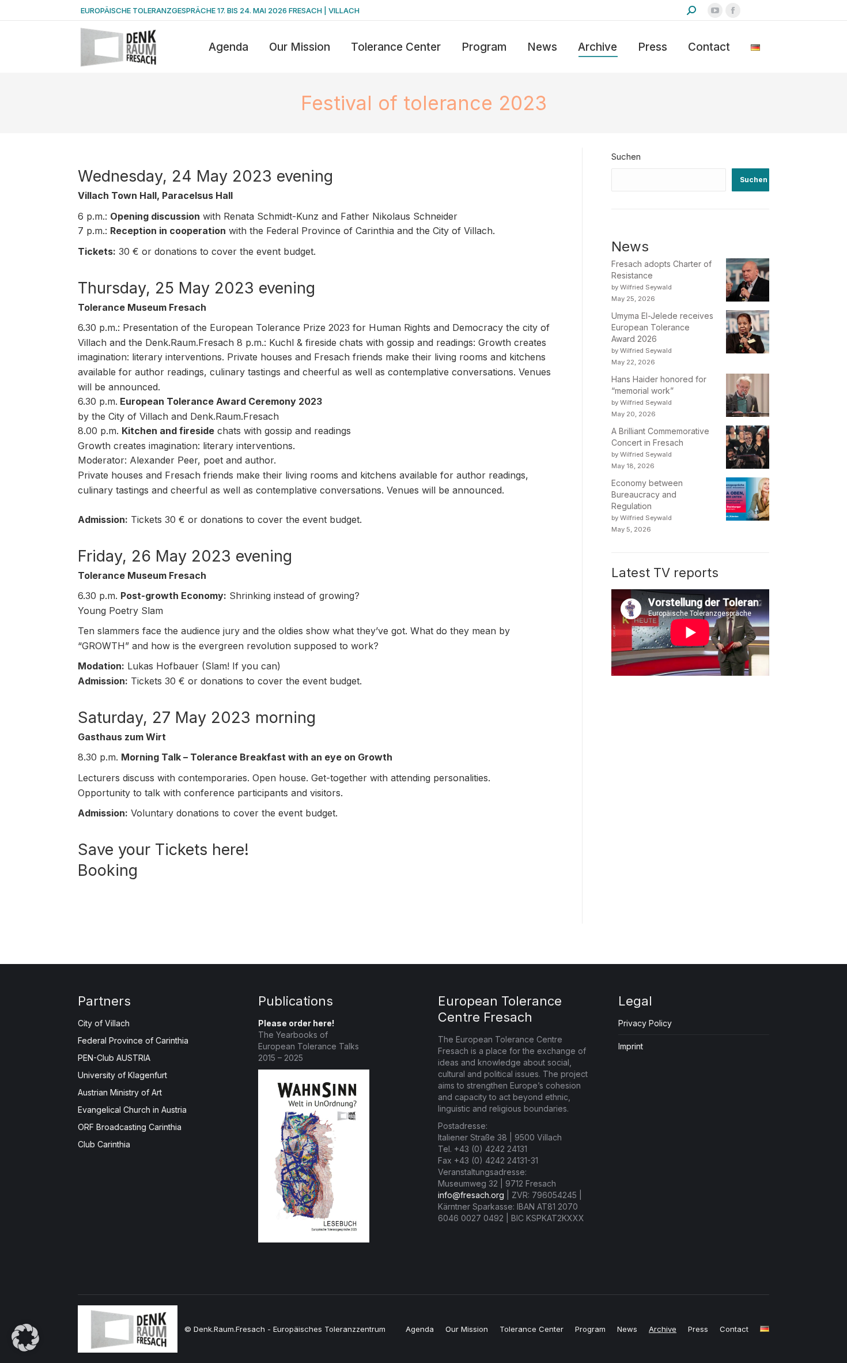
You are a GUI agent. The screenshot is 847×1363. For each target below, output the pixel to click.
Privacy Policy (645, 1023)
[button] (25, 1337)
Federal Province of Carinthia (133, 1040)
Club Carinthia (104, 1144)
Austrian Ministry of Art (120, 1092)
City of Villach (104, 1023)
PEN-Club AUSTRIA (114, 1058)
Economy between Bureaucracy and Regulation (647, 494)
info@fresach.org (471, 1195)
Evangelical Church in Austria (132, 1110)
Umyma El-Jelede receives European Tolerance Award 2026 (662, 327)
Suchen (626, 156)
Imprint (630, 1046)
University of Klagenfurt (122, 1075)
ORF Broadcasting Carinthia (129, 1127)
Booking (108, 870)
